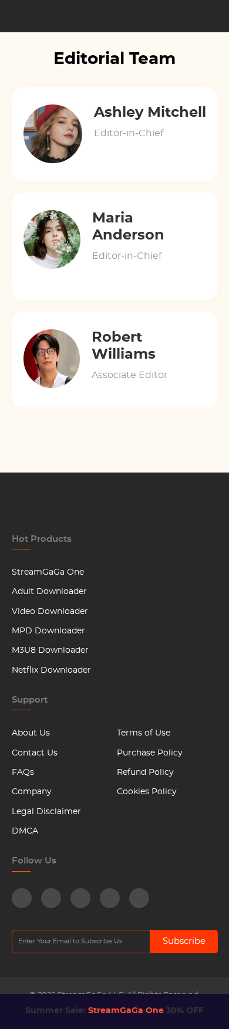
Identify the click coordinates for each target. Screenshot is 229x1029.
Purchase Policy (150, 753)
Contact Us (35, 753)
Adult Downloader (49, 592)
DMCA (25, 831)
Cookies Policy (147, 792)
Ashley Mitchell (150, 113)
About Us (31, 733)
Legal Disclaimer (46, 812)
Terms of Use (143, 733)
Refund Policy (145, 772)
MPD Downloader (48, 631)
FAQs (23, 772)
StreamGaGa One (48, 572)
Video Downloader (50, 612)
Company (32, 792)
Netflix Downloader (51, 670)
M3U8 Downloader (50, 650)
